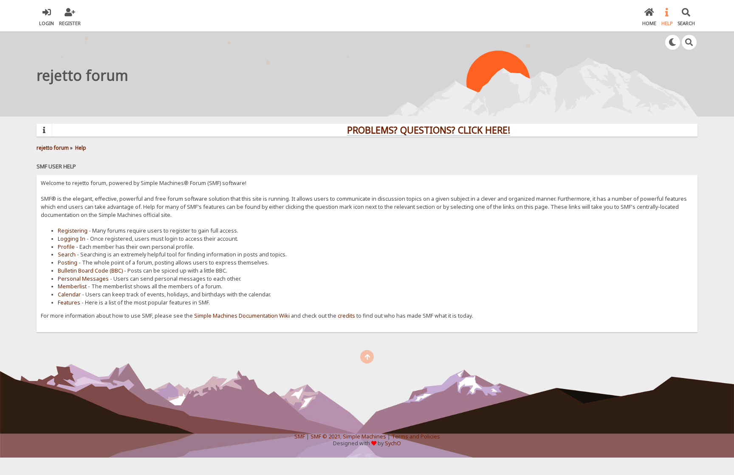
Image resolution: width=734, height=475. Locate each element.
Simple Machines (364, 436)
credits (346, 315)
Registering (73, 230)
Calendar (69, 294)
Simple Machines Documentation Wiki (242, 315)
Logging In (71, 238)
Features (69, 302)
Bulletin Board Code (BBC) (90, 270)
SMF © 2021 (325, 436)
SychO (393, 443)
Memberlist (72, 286)
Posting (67, 262)
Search (67, 254)
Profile (66, 246)
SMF (299, 436)
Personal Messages (83, 278)
